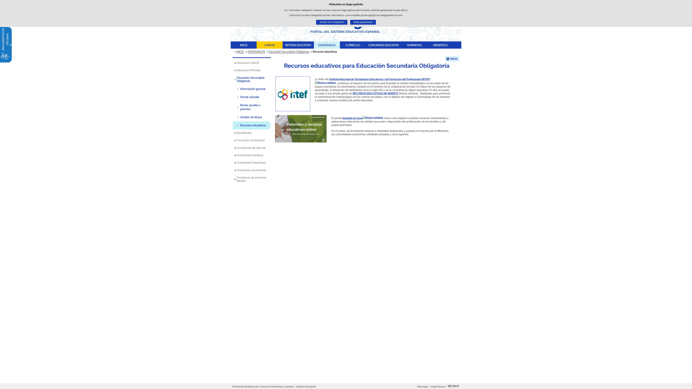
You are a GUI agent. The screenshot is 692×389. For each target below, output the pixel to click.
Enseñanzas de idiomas (251, 147)
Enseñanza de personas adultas (251, 179)
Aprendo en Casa (352, 118)
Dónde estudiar (249, 97)
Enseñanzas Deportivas (251, 162)
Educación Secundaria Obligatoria (289, 51)
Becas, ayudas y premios (250, 107)
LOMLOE (269, 45)
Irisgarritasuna (438, 386)
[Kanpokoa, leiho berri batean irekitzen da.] (293, 94)
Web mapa (422, 386)
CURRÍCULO (352, 45)
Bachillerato (244, 133)
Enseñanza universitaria (251, 170)
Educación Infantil (248, 62)
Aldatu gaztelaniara (362, 22)
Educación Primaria (248, 70)
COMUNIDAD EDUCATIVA (383, 45)
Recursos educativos (253, 125)
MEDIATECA (440, 45)
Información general (252, 89)
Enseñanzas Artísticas (250, 155)
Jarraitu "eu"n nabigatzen (332, 22)
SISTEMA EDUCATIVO (298, 45)
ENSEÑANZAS (327, 45)
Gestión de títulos (251, 117)
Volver (454, 58)
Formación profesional (251, 140)
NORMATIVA (414, 45)
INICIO (243, 45)
